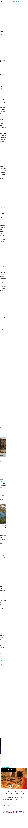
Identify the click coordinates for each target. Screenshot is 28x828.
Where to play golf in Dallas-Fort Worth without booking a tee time (13, 804)
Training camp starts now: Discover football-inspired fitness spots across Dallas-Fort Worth (13, 793)
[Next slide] (4, 53)
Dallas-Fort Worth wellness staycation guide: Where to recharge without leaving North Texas (13, 798)
